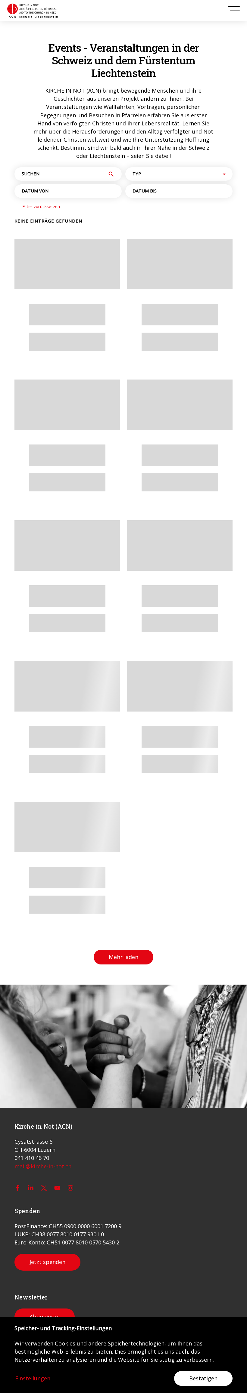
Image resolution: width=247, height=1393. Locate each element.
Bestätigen (203, 1378)
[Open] (224, 174)
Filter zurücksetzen (41, 206)
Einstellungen (32, 1378)
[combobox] (174, 174)
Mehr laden (123, 957)
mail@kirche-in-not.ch (42, 1166)
